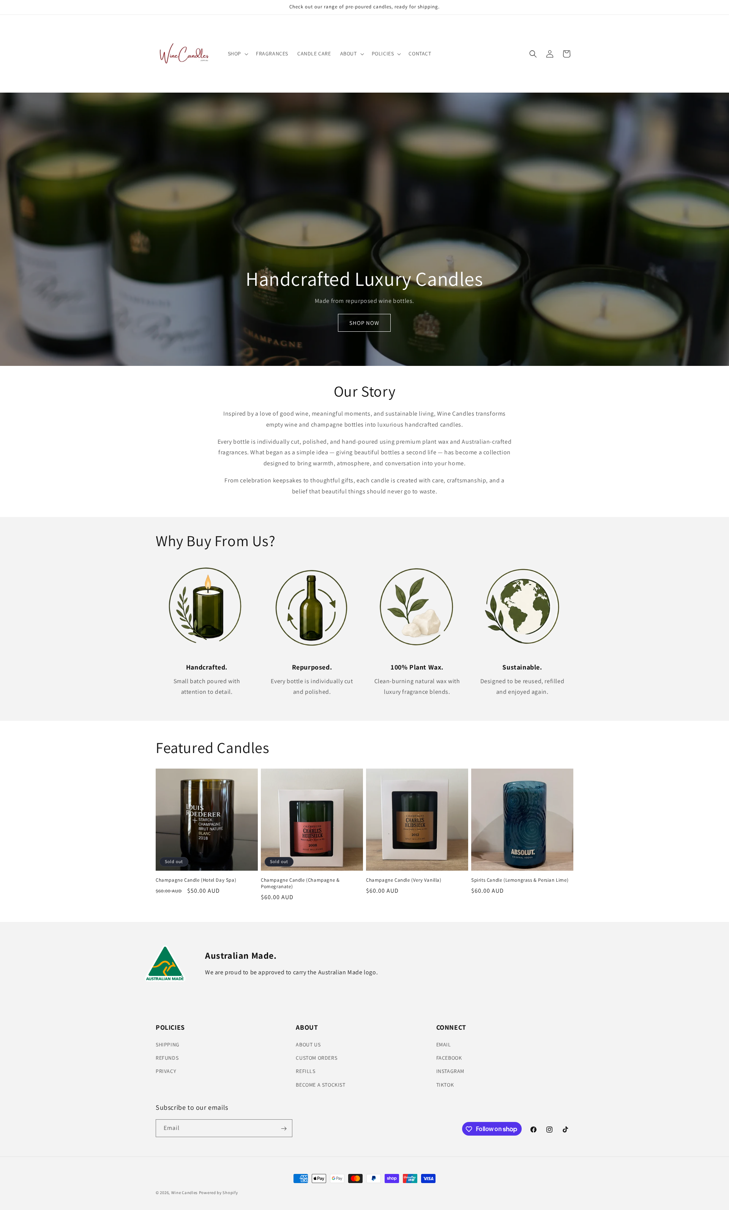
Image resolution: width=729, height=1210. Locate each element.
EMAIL (443, 1044)
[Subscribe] (283, 1129)
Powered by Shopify (218, 1192)
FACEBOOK (449, 1058)
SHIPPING (168, 1044)
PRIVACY (166, 1071)
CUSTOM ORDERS (316, 1058)
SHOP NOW (364, 322)
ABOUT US (308, 1044)
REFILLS (305, 1071)
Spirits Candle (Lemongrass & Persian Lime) (519, 880)
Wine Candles (184, 1192)
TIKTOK (445, 1084)
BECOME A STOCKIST (320, 1084)
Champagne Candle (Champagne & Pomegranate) (300, 883)
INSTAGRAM (450, 1071)
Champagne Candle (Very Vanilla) (404, 880)
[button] (237, 53)
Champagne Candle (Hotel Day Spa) (196, 880)
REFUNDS (167, 1058)
